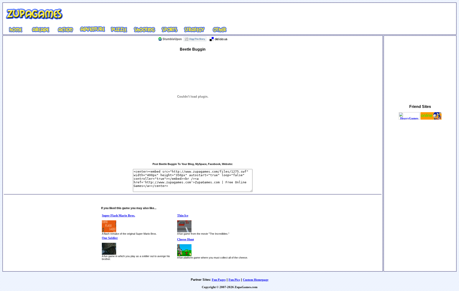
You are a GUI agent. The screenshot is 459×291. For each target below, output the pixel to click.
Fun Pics (234, 279)
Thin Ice (182, 215)
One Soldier (110, 238)
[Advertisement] (210, 14)
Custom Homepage (255, 279)
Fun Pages (219, 279)
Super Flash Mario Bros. (118, 215)
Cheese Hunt (185, 239)
